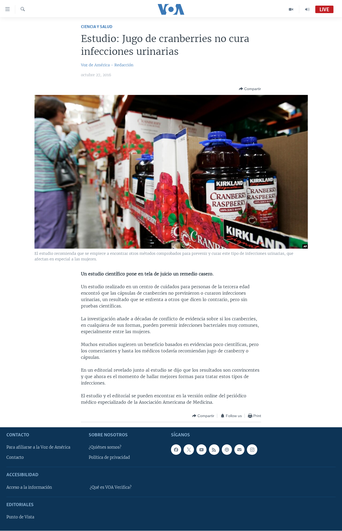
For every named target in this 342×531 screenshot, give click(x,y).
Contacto (15, 457)
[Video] (291, 9)
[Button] (250, 89)
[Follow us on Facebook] (176, 450)
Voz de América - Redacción (107, 65)
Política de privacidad (109, 457)
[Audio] (307, 9)
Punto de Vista (20, 517)
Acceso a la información (29, 487)
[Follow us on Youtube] (201, 450)
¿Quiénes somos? (105, 447)
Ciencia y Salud (96, 27)
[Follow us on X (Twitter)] (189, 450)
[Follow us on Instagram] (252, 450)
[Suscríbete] (239, 450)
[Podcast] (227, 450)
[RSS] (214, 450)
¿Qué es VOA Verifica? (110, 487)
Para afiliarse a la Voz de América (38, 447)
